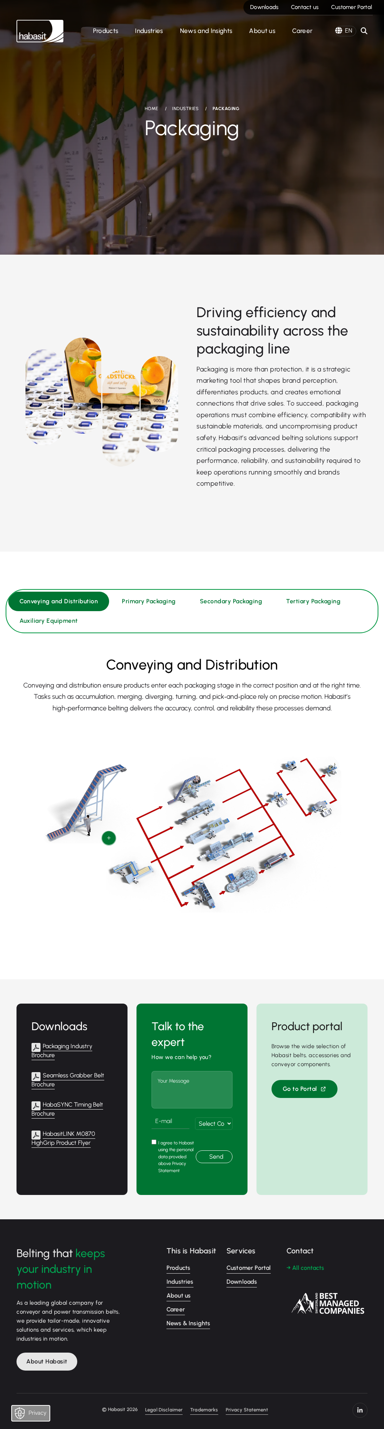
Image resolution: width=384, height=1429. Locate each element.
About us (262, 30)
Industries (149, 30)
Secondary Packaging (231, 601)
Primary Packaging (149, 601)
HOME (151, 108)
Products (105, 30)
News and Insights (206, 30)
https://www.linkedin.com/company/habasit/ (360, 1410)
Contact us (305, 7)
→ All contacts (305, 1267)
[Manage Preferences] (38, 1415)
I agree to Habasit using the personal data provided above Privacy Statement (176, 1156)
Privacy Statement (247, 1410)
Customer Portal (351, 7)
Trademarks (204, 1410)
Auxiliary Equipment (49, 620)
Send (216, 1156)
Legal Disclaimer (164, 1410)
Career (302, 30)
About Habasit (47, 1361)
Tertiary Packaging (313, 601)
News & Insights (188, 1323)
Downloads (264, 7)
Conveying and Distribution (59, 601)
